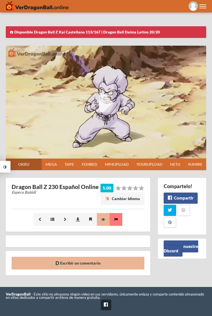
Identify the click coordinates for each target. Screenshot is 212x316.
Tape (69, 164)
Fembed (89, 164)
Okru (23, 164)
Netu (175, 164)
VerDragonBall (18, 294)
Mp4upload (117, 164)
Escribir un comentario (79, 263)
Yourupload (149, 164)
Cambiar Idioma (125, 198)
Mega (51, 164)
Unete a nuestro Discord (181, 248)
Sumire (195, 164)
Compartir (183, 197)
